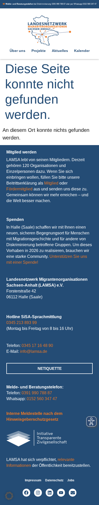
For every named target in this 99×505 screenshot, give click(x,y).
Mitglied (51, 183)
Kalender (82, 51)
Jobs (70, 480)
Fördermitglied (19, 189)
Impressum (33, 480)
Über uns (17, 51)
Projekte (38, 51)
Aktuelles (60, 51)
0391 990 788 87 (37, 393)
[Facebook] (26, 493)
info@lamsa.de (33, 351)
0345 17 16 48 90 (37, 345)
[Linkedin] (50, 493)
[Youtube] (61, 493)
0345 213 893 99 (21, 322)
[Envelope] (73, 493)
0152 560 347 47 (42, 399)
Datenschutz (54, 480)
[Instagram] (38, 493)
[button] (9, 496)
